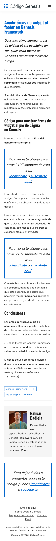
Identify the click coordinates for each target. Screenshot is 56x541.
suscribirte (29, 489)
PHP (32, 389)
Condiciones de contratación (32, 530)
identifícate (18, 176)
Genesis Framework (16, 389)
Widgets (27, 394)
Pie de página (13, 394)
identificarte (40, 484)
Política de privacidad (28, 527)
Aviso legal (11, 527)
